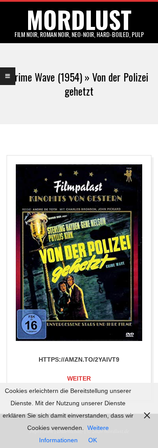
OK (92, 440)
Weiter (79, 378)
